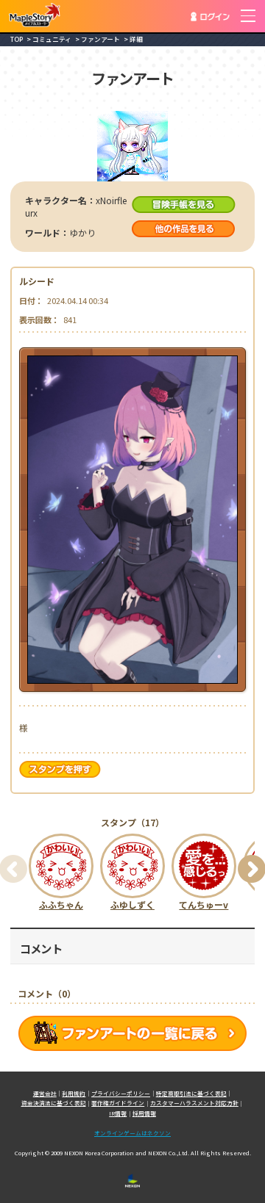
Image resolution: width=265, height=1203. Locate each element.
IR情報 (118, 1113)
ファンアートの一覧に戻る (132, 1033)
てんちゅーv (203, 904)
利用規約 (73, 1093)
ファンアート (100, 39)
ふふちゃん (61, 904)
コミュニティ (51, 39)
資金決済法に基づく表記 (53, 1103)
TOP (16, 39)
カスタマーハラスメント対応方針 (194, 1103)
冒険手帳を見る (184, 204)
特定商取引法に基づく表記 (191, 1093)
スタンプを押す (62, 769)
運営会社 (45, 1093)
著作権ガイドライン (117, 1103)
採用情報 (144, 1113)
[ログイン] (210, 16)
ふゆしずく (132, 904)
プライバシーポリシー (120, 1093)
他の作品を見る (183, 228)
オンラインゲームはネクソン (132, 1133)
